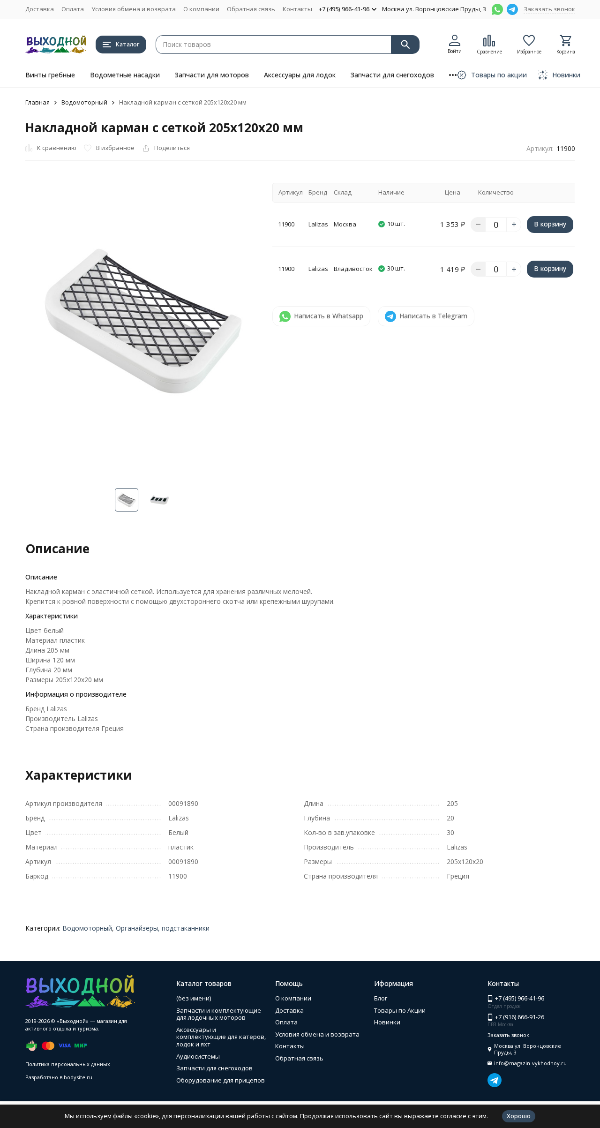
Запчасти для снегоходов (392, 74)
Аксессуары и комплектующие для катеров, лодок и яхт (221, 1036)
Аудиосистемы (198, 1056)
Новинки (387, 1022)
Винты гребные (50, 74)
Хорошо (519, 1116)
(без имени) (193, 998)
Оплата (72, 9)
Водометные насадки (125, 74)
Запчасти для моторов (212, 74)
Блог (380, 998)
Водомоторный (84, 102)
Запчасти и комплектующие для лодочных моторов (218, 1014)
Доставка (39, 9)
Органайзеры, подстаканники (163, 928)
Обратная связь (251, 9)
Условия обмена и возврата (133, 9)
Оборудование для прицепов (220, 1080)
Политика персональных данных (67, 1064)
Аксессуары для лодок (300, 74)
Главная (37, 102)
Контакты (297, 9)
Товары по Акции (400, 1010)
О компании (201, 9)
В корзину (550, 223)
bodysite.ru (78, 1077)
